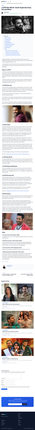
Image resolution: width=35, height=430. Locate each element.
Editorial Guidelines (28, 428)
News (4, 3)
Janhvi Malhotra (4, 335)
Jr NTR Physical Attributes (9, 44)
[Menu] (10, 1)
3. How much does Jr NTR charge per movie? (12, 53)
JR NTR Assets (7, 47)
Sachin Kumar (6, 12)
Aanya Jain (3, 308)
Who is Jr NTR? (7, 37)
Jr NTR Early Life (8, 39)
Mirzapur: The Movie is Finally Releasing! (10, 358)
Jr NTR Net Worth (8, 42)
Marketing (19, 424)
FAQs (6, 49)
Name (2, 380)
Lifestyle (19, 416)
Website (2, 384)
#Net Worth (6, 261)
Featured (2, 424)
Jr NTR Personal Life (8, 45)
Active (4, 1)
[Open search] (8, 1)
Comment (3, 378)
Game (19, 423)
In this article (6, 36)
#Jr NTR (3, 261)
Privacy (33, 428)
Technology (3, 423)
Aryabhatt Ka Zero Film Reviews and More (10, 331)
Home (2, 3)
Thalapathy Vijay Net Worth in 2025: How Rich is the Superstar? (17, 190)
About (24, 428)
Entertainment (5, 302)
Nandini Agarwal (4, 362)
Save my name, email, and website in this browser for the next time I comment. (16, 386)
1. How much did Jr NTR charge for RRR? (11, 50)
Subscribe (24, 404)
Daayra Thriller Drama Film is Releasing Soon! (11, 304)
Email (2, 382)
